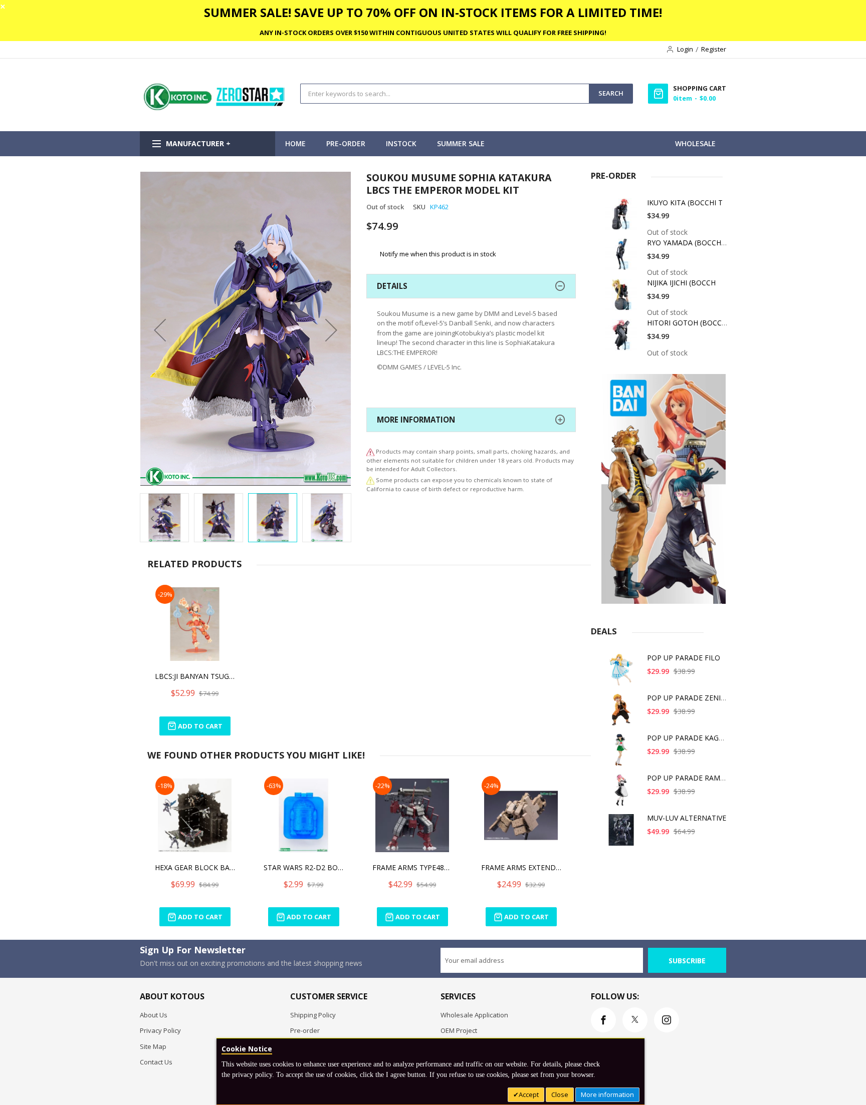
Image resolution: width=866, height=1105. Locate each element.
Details (392, 286)
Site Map (153, 1046)
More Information (416, 420)
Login (685, 49)
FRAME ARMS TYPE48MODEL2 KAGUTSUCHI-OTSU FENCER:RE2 (412, 867)
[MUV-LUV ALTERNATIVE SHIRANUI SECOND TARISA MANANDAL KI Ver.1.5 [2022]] (622, 833)
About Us (153, 1014)
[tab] (471, 286)
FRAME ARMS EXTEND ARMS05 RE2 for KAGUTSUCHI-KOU (521, 867)
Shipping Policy (313, 1014)
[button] (160, 329)
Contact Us (156, 1061)
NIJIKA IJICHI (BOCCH (681, 282)
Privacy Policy (160, 1030)
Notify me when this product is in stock (438, 253)
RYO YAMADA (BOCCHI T (688, 242)
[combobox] (445, 93)
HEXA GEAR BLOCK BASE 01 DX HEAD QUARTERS (195, 867)
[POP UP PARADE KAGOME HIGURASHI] (622, 753)
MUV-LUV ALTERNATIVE (686, 818)
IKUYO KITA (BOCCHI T (685, 202)
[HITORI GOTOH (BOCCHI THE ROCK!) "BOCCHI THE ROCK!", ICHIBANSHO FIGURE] (622, 338)
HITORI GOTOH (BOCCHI (688, 322)
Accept (529, 1094)
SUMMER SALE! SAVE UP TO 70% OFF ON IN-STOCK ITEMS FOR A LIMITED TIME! (433, 12)
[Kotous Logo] (215, 108)
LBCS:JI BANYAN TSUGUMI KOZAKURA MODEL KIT (195, 676)
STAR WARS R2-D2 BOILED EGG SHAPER (304, 867)
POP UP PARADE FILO (683, 657)
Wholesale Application (474, 1014)
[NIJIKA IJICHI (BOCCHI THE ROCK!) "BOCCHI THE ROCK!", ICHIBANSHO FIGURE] (622, 298)
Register (713, 49)
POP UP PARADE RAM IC (688, 778)
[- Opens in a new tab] (370, 480)
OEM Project (459, 1030)
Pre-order (305, 1030)
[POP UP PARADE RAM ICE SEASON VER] (622, 793)
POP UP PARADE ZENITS (688, 697)
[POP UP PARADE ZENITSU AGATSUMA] (622, 713)
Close (559, 1094)
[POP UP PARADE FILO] (622, 673)
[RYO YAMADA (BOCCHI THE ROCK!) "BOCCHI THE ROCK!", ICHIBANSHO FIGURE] (622, 258)
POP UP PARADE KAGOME (691, 738)
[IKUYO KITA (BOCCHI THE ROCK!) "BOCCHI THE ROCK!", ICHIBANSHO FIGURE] (622, 218)
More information (607, 1094)
